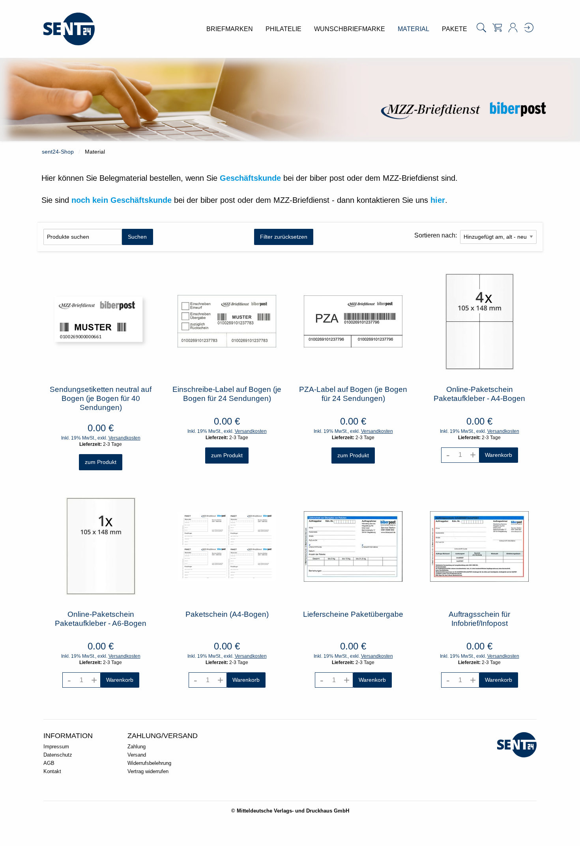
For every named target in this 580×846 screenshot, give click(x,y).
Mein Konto (513, 27)
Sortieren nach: (435, 235)
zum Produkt (100, 462)
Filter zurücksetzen (283, 237)
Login (528, 27)
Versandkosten (124, 438)
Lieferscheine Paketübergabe (353, 614)
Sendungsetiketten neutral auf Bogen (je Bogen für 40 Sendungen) (101, 398)
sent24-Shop (58, 151)
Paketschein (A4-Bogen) (227, 614)
